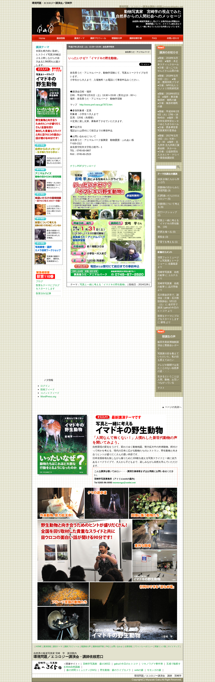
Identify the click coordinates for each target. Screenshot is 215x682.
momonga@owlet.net (124, 482)
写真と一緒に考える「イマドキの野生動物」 (103, 284)
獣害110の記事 (43, 293)
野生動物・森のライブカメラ (115, 670)
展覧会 (161, 236)
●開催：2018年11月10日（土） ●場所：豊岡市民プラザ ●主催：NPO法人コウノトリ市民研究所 (169, 82)
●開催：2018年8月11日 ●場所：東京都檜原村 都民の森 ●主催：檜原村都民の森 (168, 100)
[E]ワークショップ (167, 212)
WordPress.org (48, 396)
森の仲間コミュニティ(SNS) (81, 670)
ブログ (39, 281)
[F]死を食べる (165, 231)
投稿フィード (47, 389)
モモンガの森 (154, 670)
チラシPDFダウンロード (83, 166)
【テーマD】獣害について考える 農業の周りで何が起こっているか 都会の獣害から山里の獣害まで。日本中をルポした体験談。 (48, 228)
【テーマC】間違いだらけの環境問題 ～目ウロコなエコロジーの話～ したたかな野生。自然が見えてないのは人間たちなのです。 (48, 204)
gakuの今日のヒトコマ (126, 663)
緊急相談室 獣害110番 (45, 275)
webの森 (138, 670)
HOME (41, 38)
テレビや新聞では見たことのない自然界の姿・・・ (168, 368)
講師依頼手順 (98, 646)
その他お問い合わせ (173, 38)
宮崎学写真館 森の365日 (96, 663)
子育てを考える (166, 241)
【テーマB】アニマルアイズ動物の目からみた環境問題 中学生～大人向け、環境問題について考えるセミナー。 (48, 179)
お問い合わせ (117, 646)
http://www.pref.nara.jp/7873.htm (96, 104)
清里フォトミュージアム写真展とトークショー (168, 260)
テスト (161, 387)
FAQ (154, 38)
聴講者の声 (117, 38)
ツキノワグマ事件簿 (152, 663)
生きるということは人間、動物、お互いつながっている (168, 379)
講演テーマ (79, 38)
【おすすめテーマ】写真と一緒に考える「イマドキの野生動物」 (48, 104)
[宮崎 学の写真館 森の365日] (48, 666)
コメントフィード (49, 393)
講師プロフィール (98, 38)
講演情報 (60, 38)
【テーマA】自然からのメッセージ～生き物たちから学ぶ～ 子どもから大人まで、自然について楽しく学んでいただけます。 (48, 155)
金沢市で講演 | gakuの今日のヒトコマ (168, 307)
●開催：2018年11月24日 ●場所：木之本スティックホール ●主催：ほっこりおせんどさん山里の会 (169, 64)
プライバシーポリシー (143, 646)
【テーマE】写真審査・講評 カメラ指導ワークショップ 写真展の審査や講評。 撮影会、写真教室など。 (48, 253)
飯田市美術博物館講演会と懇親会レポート (168, 345)
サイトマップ (173, 646)
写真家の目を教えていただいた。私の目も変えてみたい (168, 356)
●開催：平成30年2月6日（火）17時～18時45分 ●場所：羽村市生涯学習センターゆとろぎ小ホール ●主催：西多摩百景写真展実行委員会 (169, 121)
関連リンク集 (160, 646)
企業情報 (128, 646)
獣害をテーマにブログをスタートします (47, 287)
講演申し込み (135, 38)
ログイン (45, 385)
